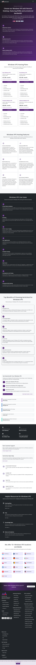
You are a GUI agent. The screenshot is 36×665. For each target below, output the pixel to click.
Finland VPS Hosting (28, 611)
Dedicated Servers (17, 609)
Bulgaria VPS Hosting (28, 623)
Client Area (4, 652)
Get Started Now (31, 586)
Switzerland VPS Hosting (29, 609)
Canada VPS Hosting (28, 601)
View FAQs (6, 517)
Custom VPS (16, 599)
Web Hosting (16, 605)
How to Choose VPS (5, 644)
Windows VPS (16, 601)
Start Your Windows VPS (7, 394)
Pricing (3, 648)
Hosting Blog (4, 635)
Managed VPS (16, 597)
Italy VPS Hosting (28, 615)
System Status (4, 639)
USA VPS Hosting (28, 597)
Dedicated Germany (17, 615)
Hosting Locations (5, 604)
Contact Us (4, 608)
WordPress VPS (16, 603)
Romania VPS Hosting (29, 605)
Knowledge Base (5, 633)
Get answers (7, 527)
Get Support (4, 657)
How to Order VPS (5, 646)
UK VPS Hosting (28, 599)
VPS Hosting (16, 595)
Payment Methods (5, 606)
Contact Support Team (7, 450)
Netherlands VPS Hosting (29, 619)
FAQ (3, 637)
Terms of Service (5, 612)
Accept (18, 663)
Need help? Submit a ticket (27, 394)
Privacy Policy (4, 614)
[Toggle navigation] (33, 1)
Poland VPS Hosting (28, 621)
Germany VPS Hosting (29, 617)
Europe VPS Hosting (28, 595)
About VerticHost (5, 602)
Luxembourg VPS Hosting (29, 607)
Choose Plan (9, 81)
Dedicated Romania (17, 611)
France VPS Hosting (28, 613)
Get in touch (5, 460)
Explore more (7, 508)
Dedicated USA (16, 617)
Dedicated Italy (16, 613)
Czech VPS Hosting (28, 625)
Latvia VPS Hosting (28, 627)
